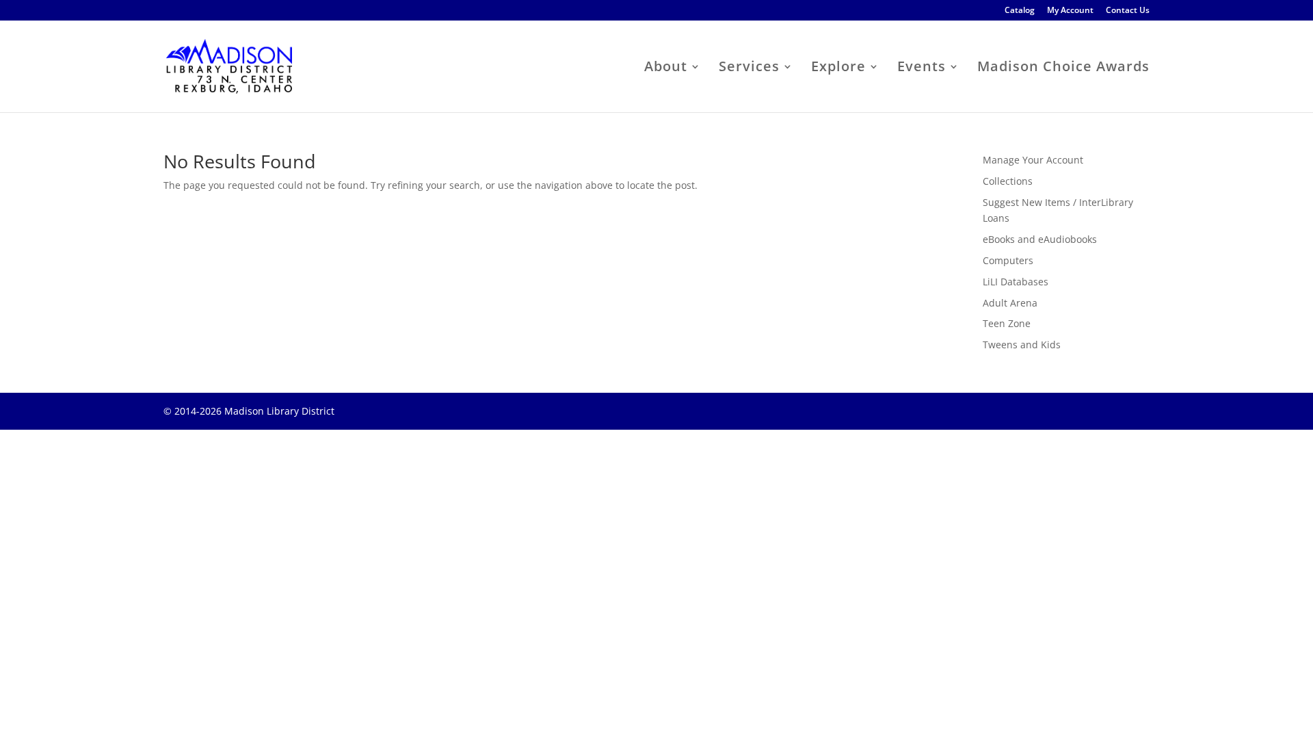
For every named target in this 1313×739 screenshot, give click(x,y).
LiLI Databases (1015, 281)
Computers (1008, 260)
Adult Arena (1010, 302)
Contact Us (1128, 11)
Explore (838, 68)
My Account (1070, 11)
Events (921, 68)
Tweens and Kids (1022, 344)
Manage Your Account (1033, 159)
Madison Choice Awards (1063, 68)
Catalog (1020, 11)
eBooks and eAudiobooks (1040, 239)
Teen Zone (1007, 323)
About (665, 68)
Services (749, 68)
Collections (1008, 180)
